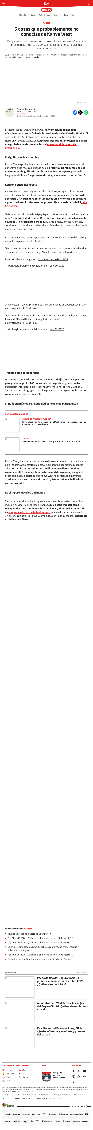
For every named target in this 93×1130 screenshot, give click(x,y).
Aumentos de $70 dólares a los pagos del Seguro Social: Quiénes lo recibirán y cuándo (62, 1006)
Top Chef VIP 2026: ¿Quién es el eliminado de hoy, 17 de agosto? (39, 954)
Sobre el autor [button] (22, 114)
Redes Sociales (44, 15)
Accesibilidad (78, 1095)
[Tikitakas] (46, 10)
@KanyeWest (35, 237)
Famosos (57, 15)
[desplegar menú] (3, 3)
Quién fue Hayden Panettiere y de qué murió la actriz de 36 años (40, 959)
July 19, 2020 (57, 266)
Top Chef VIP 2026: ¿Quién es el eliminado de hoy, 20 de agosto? (39, 942)
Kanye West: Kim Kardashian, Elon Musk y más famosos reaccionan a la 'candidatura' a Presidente (54, 423)
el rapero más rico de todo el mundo (29, 512)
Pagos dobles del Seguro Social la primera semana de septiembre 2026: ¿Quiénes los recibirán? (60, 981)
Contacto (5, 1095)
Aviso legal (15, 1095)
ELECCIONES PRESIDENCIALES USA (36, 419)
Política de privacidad (29, 1095)
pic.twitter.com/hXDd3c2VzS (52, 259)
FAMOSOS (46, 23)
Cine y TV (22, 15)
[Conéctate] (89, 3)
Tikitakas (28, 928)
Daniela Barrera (25, 109)
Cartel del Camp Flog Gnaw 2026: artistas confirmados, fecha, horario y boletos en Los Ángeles (43, 948)
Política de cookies (45, 1095)
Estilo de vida (69, 15)
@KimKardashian (38, 305)
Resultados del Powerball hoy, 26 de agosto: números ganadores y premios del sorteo (61, 1031)
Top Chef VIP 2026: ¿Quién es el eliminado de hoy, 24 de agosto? (39, 938)
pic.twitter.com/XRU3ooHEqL (21, 323)
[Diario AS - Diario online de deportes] (46, 3)
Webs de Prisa (80, 1106)
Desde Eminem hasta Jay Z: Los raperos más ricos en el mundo (51, 441)
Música (32, 15)
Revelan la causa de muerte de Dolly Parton (29, 934)
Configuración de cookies (62, 1095)
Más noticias (81, 973)
